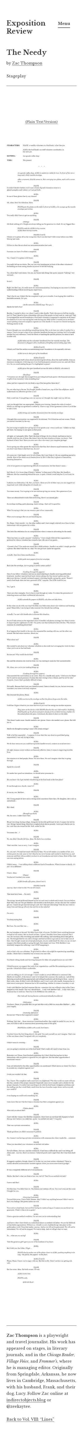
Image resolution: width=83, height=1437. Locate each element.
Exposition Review (26, 27)
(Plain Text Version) (41, 122)
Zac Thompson (27, 63)
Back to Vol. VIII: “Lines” (30, 1419)
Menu (64, 23)
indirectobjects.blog (26, 1400)
